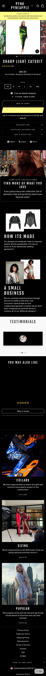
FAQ (23, 652)
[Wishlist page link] (33, 6)
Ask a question (23, 134)
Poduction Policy (23, 634)
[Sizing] (23, 521)
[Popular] (23, 584)
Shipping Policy (23, 638)
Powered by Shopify (23, 674)
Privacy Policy (23, 630)
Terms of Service (23, 645)
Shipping (19, 74)
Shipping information (23, 129)
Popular (23, 623)
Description (23, 125)
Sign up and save (22, 662)
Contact (23, 649)
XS (7, 86)
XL (31, 86)
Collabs (23, 494)
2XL (38, 86)
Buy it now (23, 110)
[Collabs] (23, 456)
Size (23, 82)
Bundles (23, 557)
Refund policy (23, 641)
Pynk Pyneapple (20, 6)
